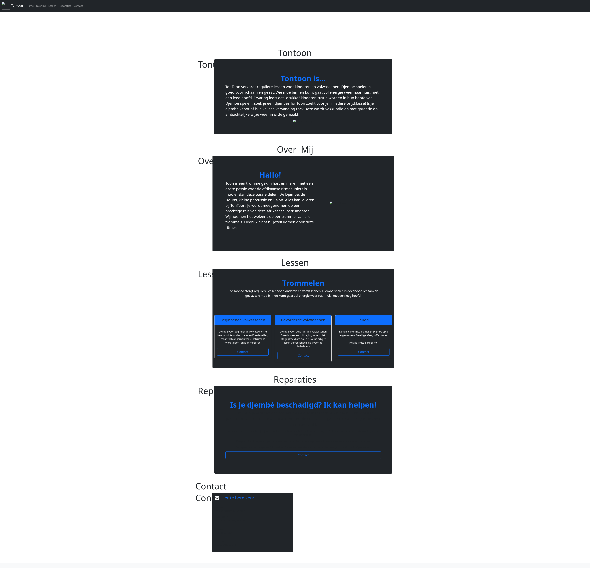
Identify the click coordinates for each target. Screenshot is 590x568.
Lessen (52, 6)
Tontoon (16, 5)
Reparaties (65, 6)
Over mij (41, 6)
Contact (78, 6)
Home (30, 6)
